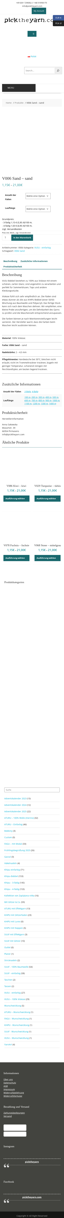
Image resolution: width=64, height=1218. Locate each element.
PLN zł (57, 23)
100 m (27, 397)
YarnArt (8, 1044)
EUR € (57, 17)
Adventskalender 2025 (15, 811)
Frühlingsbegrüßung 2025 (17, 850)
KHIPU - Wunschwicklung (16, 1025)
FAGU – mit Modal (13, 843)
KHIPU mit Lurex (12, 921)
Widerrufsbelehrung (14, 1092)
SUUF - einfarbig (12, 973)
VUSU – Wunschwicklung (16, 1038)
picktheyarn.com (32, 1197)
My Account (39, 10)
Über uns (8, 1079)
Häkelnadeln (10, 863)
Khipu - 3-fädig (11, 882)
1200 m (36, 403)
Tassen (7, 986)
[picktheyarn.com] (32, 22)
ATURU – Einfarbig (13, 824)
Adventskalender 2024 (15, 805)
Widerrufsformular (13, 1096)
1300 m (44, 403)
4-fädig (35, 391)
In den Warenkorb (22, 237)
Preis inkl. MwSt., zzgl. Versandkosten (16, 233)
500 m (55, 397)
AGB (6, 1086)
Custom (8, 837)
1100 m (28, 403)
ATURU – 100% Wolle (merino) (19, 817)
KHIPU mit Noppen (13, 928)
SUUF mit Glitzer (12, 940)
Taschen (8, 979)
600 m (27, 400)
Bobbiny (8, 830)
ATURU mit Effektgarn (15, 908)
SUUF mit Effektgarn (14, 934)
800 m (41, 400)
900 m (48, 400)
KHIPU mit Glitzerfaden (15, 915)
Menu (11, 88)
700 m (34, 400)
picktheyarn (32, 1161)
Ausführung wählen (15, 498)
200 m (34, 397)
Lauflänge (10, 208)
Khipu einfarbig (12, 869)
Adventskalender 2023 (15, 798)
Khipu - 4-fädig (11, 889)
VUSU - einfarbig (42, 247)
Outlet (7, 947)
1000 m (56, 400)
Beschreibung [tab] (10, 261)
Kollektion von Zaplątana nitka (19, 895)
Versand (8, 1116)
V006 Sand (19, 250)
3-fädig (27, 391)
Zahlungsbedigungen (14, 1112)
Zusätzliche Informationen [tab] (34, 261)
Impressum (9, 1089)
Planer (7, 953)
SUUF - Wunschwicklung (16, 1031)
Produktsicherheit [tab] (12, 266)
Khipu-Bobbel (11, 876)
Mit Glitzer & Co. (12, 902)
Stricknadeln (10, 960)
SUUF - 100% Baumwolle (16, 966)
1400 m (52, 403)
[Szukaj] (58, 70)
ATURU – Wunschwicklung (17, 1012)
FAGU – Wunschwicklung (16, 1018)
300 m (41, 397)
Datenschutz (10, 1082)
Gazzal (7, 856)
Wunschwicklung (12, 1005)
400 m (48, 397)
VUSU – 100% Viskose (14, 999)
